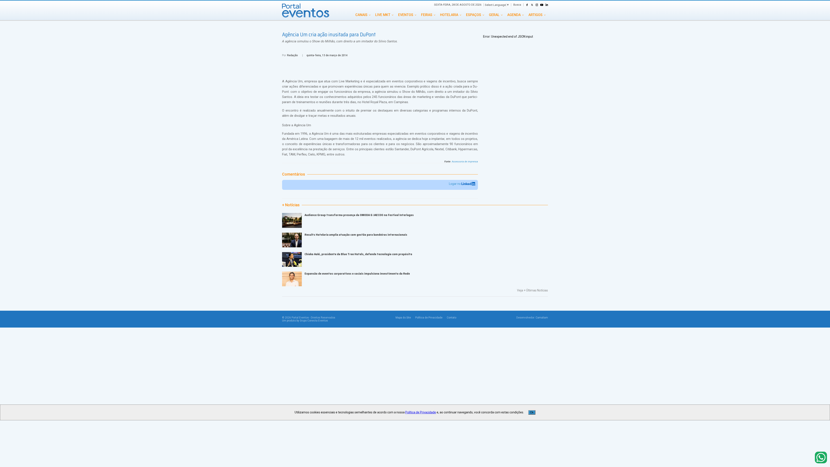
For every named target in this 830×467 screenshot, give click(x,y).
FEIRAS (426, 15)
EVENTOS (405, 15)
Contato (451, 317)
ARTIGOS (535, 15)
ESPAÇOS (473, 15)
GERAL (494, 15)
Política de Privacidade (428, 317)
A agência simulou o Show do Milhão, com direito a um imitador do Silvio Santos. (340, 41)
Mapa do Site (403, 317)
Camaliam (542, 317)
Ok (532, 412)
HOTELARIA (449, 15)
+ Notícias (291, 205)
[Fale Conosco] (821, 458)
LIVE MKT (382, 15)
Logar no (455, 184)
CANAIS (361, 15)
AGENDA (514, 15)
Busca (517, 4)
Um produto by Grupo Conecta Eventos (305, 320)
